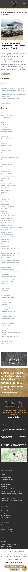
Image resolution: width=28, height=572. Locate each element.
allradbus (3, 152)
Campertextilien (5, 241)
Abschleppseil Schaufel (6, 129)
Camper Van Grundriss (6, 222)
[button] (14, 454)
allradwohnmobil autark (6, 173)
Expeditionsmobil (5, 300)
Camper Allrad (4, 197)
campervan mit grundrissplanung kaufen (10, 260)
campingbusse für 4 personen (8, 281)
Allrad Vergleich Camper (6, 145)
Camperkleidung (5, 239)
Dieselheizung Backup (6, 295)
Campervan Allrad (5, 243)
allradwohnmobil (5, 171)
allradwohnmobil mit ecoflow (8, 176)
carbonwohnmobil (5, 288)
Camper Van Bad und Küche (7, 220)
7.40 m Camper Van (5, 127)
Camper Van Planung (6, 232)
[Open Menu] (2, 4)
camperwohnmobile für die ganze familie (11, 272)
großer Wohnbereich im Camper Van (9, 336)
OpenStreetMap (24, 461)
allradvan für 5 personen (7, 164)
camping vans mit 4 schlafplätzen (9, 276)
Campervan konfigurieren (22, 4)
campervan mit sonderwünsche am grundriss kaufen (13, 265)
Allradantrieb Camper (6, 150)
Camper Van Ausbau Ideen (7, 218)
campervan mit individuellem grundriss (10, 262)
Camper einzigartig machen (7, 206)
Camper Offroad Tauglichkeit (8, 215)
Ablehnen (14, 569)
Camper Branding (5, 204)
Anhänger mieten (5, 513)
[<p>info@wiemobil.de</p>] (2, 392)
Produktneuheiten (5, 103)
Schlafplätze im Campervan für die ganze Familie (12, 90)
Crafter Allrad (4, 290)
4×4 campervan (4, 113)
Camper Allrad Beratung (6, 199)
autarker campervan (6, 180)
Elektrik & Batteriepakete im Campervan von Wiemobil (14, 86)
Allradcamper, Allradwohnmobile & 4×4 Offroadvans (13, 88)
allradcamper (4, 155)
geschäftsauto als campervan (8, 325)
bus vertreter (4, 192)
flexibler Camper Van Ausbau (8, 316)
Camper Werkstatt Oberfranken (8, 236)
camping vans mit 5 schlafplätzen (9, 279)
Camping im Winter (5, 274)
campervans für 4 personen (7, 269)
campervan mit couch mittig (7, 255)
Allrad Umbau (4, 143)
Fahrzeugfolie (4, 304)
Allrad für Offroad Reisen (7, 138)
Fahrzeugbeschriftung (6, 302)
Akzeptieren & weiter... (14, 566)
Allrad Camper (4, 136)
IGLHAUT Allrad (4, 346)
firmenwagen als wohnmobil (8, 314)
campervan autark (5, 246)
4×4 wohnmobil (4, 124)
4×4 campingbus (5, 120)
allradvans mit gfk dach (6, 169)
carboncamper (4, 283)
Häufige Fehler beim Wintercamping (9, 339)
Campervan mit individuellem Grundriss (10, 98)
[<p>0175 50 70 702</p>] (2, 389)
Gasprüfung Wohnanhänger (7, 318)
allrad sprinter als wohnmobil (8, 141)
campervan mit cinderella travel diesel (10, 253)
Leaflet (18, 461)
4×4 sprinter (4, 122)
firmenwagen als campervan (8, 311)
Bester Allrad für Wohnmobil (7, 187)
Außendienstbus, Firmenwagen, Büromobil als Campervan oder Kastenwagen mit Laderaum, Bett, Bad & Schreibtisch (13, 94)
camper (3, 194)
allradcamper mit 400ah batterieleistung (10, 157)
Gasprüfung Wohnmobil (6, 321)
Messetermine (4, 101)
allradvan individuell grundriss (8, 166)
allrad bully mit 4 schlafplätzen (8, 134)
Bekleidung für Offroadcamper (8, 185)
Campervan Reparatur (6, 267)
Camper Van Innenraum (6, 225)
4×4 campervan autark (6, 115)
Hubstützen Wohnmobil (6, 343)
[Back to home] (14, 4)
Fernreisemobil (4, 309)
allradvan (3, 159)
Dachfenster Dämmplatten (7, 293)
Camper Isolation (5, 213)
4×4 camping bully (5, 117)
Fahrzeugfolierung (5, 307)
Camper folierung (5, 211)
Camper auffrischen (6, 201)
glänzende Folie (4, 330)
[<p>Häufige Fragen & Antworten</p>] (2, 386)
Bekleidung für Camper (6, 183)
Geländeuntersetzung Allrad (7, 323)
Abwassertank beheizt (6, 131)
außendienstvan (5, 178)
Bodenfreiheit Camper (6, 190)
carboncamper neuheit (6, 286)
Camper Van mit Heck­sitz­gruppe (8, 229)
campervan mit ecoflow (6, 257)
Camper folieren (5, 208)
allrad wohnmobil (5, 148)
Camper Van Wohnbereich (7, 234)
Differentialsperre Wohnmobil (8, 297)
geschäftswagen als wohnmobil (8, 328)
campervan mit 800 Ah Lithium (8, 251)
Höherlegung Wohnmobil (6, 341)
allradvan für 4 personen (7, 162)
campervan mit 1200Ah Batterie (8, 248)
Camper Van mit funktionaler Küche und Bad (11, 227)
